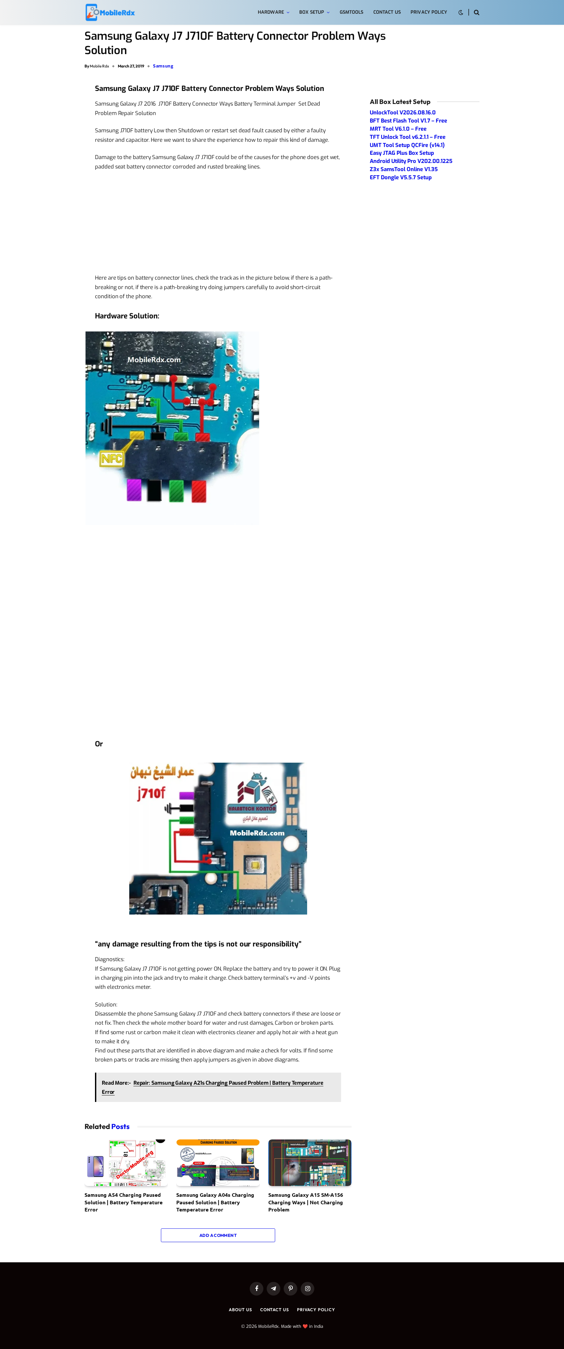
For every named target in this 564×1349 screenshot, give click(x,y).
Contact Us (387, 12)
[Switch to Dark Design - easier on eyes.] (461, 12)
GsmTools (352, 12)
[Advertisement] (218, 225)
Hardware (271, 12)
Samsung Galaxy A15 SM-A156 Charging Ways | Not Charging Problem (305, 1202)
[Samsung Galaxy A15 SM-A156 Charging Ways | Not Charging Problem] (310, 1162)
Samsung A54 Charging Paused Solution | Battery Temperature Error (124, 1202)
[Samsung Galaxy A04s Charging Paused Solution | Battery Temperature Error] (217, 1162)
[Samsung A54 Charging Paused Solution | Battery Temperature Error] (126, 1162)
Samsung (163, 66)
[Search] (476, 12)
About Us (240, 1309)
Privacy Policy (429, 12)
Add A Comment (218, 1235)
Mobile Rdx (99, 66)
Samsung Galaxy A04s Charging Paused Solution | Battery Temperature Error (215, 1202)
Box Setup (311, 12)
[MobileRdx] (110, 12)
